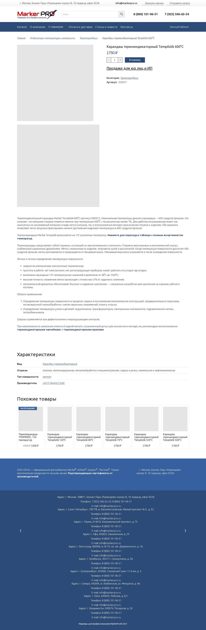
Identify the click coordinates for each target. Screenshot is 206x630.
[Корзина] (160, 27)
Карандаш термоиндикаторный (60, 364)
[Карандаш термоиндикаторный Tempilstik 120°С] (60, 419)
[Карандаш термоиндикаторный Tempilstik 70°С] (117, 419)
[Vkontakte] (137, 479)
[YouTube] (107, 3)
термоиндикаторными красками (83, 329)
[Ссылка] (37, 14)
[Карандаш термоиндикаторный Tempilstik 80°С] (88, 419)
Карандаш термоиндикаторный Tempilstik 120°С (60, 437)
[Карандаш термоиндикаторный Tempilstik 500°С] (175, 419)
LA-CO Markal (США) (53, 383)
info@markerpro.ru (110, 506)
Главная (21, 38)
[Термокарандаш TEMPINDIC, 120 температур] (31, 419)
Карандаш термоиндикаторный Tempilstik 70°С (117, 437)
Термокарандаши (88, 38)
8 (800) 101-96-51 (122, 501)
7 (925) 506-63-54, (102, 501)
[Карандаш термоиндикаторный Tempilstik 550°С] (146, 419)
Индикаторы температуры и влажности (52, 38)
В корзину (135, 60)
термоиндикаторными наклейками (39, 329)
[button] (94, 49)
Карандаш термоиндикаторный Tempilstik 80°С (88, 437)
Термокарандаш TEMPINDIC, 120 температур (28, 437)
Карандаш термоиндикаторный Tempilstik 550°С (146, 437)
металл (47, 376)
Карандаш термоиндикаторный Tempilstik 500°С (175, 437)
